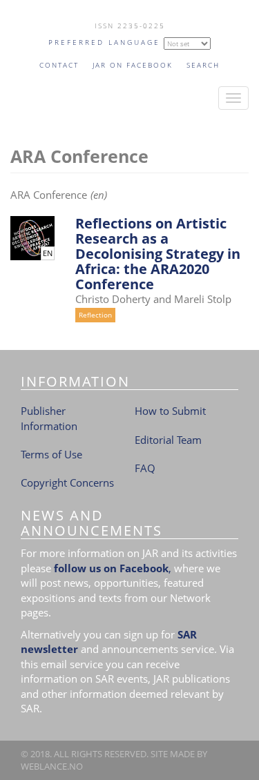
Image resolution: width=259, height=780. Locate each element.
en (47, 253)
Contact (59, 65)
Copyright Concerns (67, 482)
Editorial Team (168, 440)
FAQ (145, 468)
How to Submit (170, 411)
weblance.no (52, 766)
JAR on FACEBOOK (133, 65)
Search (203, 65)
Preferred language (104, 42)
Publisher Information (49, 418)
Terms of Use (51, 454)
